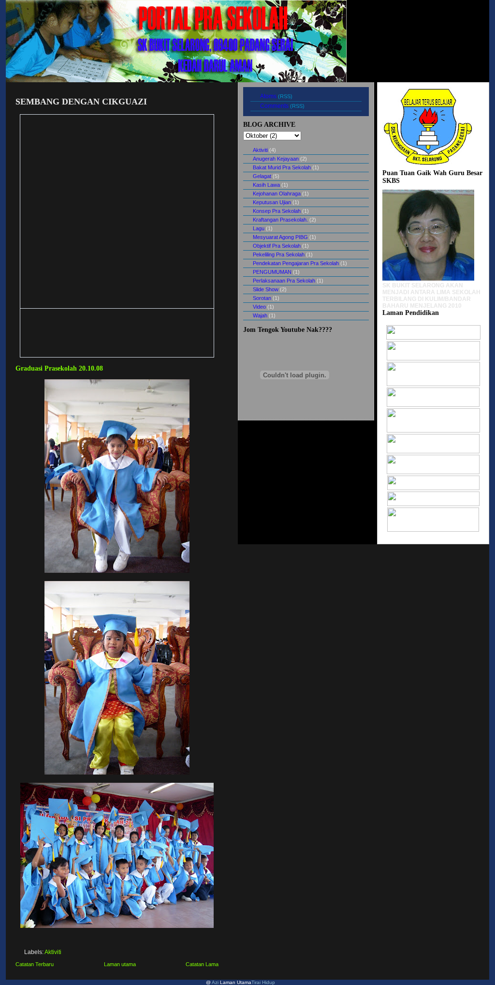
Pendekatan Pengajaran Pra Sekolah (296, 263)
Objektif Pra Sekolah (277, 246)
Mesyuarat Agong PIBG (280, 237)
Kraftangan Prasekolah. (280, 220)
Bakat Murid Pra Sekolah (282, 167)
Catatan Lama (202, 964)
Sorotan (262, 298)
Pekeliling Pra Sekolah (279, 254)
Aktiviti (52, 952)
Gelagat (262, 176)
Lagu (258, 228)
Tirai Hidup (263, 982)
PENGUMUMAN (272, 272)
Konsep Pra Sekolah (277, 211)
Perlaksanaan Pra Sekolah (284, 281)
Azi (214, 982)
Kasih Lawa (266, 185)
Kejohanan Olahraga (277, 193)
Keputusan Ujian (272, 202)
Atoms (268, 96)
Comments (274, 106)
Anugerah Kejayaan (276, 159)
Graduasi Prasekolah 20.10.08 (59, 368)
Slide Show (265, 289)
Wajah (260, 315)
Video (259, 307)
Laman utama (120, 964)
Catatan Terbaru (34, 964)
